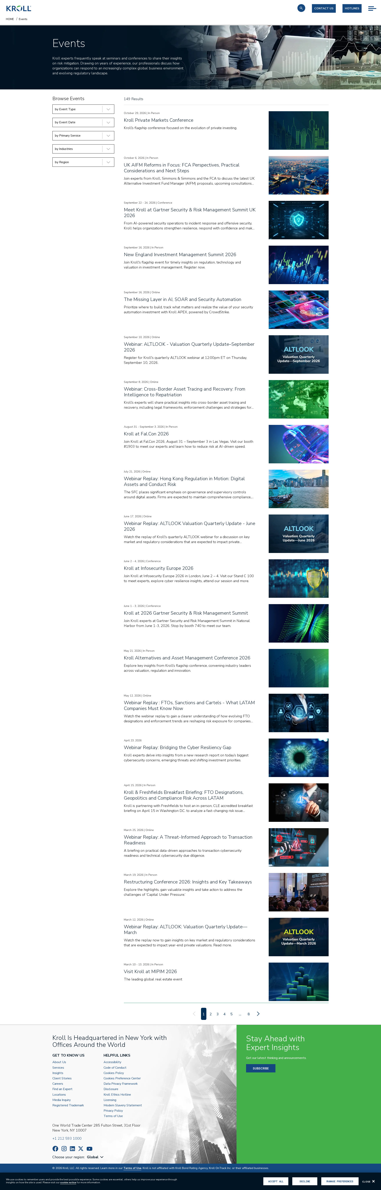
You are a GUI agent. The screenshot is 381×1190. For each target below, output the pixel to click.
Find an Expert (62, 1089)
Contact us (323, 8)
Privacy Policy (113, 1111)
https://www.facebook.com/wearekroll (55, 1149)
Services (58, 1068)
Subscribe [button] (261, 1068)
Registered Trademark (68, 1105)
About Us (59, 1062)
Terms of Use (113, 1116)
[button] (301, 8)
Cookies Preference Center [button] (122, 1078)
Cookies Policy (114, 1073)
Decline (305, 1181)
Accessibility (112, 1062)
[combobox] (95, 1157)
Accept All (275, 1181)
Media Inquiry (61, 1100)
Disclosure (111, 1089)
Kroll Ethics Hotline (117, 1095)
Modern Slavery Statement (123, 1105)
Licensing (110, 1100)
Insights (57, 1073)
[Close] (373, 1181)
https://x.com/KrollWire (80, 1148)
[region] (190, 1181)
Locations (59, 1095)
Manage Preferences (339, 1181)
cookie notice (68, 1182)
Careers (57, 1084)
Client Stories (62, 1078)
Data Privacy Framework (121, 1084)
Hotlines (352, 8)
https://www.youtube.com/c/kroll (89, 1149)
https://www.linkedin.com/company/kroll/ (72, 1148)
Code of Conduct (115, 1068)
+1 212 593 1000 (67, 1138)
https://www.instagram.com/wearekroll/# (64, 1148)
